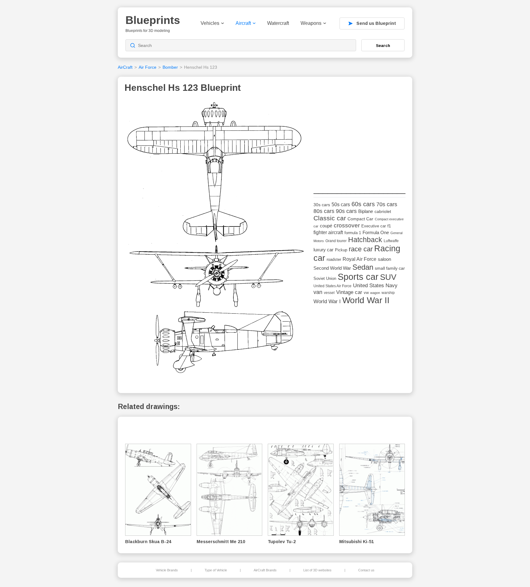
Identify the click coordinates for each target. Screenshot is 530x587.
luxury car (323, 249)
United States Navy (375, 285)
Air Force (147, 67)
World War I (327, 301)
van (317, 292)
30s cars (321, 205)
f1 (389, 226)
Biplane (365, 211)
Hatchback (365, 240)
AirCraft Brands (265, 570)
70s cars (386, 204)
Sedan (362, 267)
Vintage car (349, 292)
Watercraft (278, 23)
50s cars (341, 204)
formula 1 (352, 232)
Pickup (341, 250)
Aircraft (243, 23)
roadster (334, 259)
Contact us (366, 570)
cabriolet (382, 211)
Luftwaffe (391, 241)
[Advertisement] (359, 138)
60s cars (363, 204)
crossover (347, 225)
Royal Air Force (359, 259)
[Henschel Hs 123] (217, 240)
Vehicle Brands (167, 570)
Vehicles (210, 23)
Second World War (332, 268)
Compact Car (360, 219)
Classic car (329, 218)
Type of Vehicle (216, 570)
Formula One (376, 232)
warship (388, 293)
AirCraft (125, 67)
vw (366, 292)
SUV (388, 277)
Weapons (311, 23)
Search (383, 45)
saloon (384, 259)
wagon (375, 293)
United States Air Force (332, 286)
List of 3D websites (317, 570)
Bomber (170, 67)
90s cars (346, 211)
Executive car (373, 226)
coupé (326, 225)
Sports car (358, 277)
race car (361, 249)
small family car (390, 268)
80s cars (323, 211)
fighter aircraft (328, 232)
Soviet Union (324, 278)
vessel (329, 293)
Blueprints (152, 20)
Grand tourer (336, 241)
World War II (366, 300)
